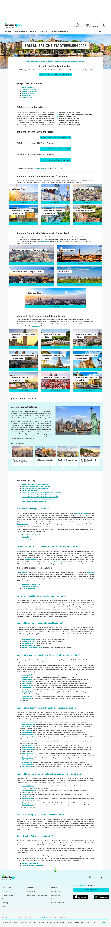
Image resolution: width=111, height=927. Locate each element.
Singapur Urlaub (27, 803)
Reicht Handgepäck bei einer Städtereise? (34, 501)
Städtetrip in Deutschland (29, 91)
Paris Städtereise (27, 745)
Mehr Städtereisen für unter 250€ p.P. (55, 137)
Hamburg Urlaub (27, 675)
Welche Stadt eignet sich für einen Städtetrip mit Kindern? (38, 499)
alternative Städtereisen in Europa (32, 647)
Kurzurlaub (42, 662)
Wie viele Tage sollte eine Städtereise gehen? (35, 488)
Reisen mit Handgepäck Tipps (30, 863)
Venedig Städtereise (28, 747)
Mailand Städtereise (28, 749)
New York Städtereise (28, 798)
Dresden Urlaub (26, 687)
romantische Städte (27, 643)
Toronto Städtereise (27, 805)
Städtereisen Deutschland (62, 61)
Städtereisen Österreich (47, 61)
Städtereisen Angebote (33, 61)
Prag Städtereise (27, 732)
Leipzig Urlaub (26, 689)
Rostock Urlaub (26, 698)
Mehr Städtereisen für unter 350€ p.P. (55, 149)
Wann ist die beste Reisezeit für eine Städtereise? (36, 486)
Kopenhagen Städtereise (29, 736)
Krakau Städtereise (27, 755)
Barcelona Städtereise (28, 724)
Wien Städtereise (27, 730)
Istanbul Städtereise (28, 786)
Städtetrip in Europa (28, 93)
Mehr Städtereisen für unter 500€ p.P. (55, 160)
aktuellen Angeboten (81, 513)
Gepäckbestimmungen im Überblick (32, 865)
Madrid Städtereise (27, 753)
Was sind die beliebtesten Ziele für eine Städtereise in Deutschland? (41, 492)
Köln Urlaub (25, 683)
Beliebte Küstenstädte (28, 639)
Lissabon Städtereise (28, 741)
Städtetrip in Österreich (29, 89)
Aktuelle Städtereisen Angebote (31, 534)
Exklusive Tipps (26, 95)
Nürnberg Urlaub (27, 696)
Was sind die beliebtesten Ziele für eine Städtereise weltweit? (40, 497)
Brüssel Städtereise (27, 758)
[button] (91, 890)
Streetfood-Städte (27, 645)
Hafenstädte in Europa (28, 641)
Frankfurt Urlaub (27, 681)
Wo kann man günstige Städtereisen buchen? (35, 484)
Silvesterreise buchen (28, 588)
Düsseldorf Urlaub (27, 685)
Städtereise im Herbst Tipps (30, 586)
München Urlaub (27, 679)
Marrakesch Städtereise (29, 790)
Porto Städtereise (27, 766)
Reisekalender (23, 572)
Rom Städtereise (27, 726)
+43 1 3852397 (44, 917)
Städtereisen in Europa (77, 61)
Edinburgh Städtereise (28, 760)
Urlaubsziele (90, 572)
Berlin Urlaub (26, 677)
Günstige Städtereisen (28, 87)
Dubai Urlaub (26, 794)
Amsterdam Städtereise (29, 734)
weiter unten (45, 241)
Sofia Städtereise (27, 762)
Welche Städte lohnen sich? (30, 490)
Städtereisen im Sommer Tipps (31, 584)
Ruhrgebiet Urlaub (27, 692)
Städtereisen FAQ (27, 97)
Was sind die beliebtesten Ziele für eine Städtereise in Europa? (40, 495)
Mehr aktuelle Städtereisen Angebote (54, 74)
